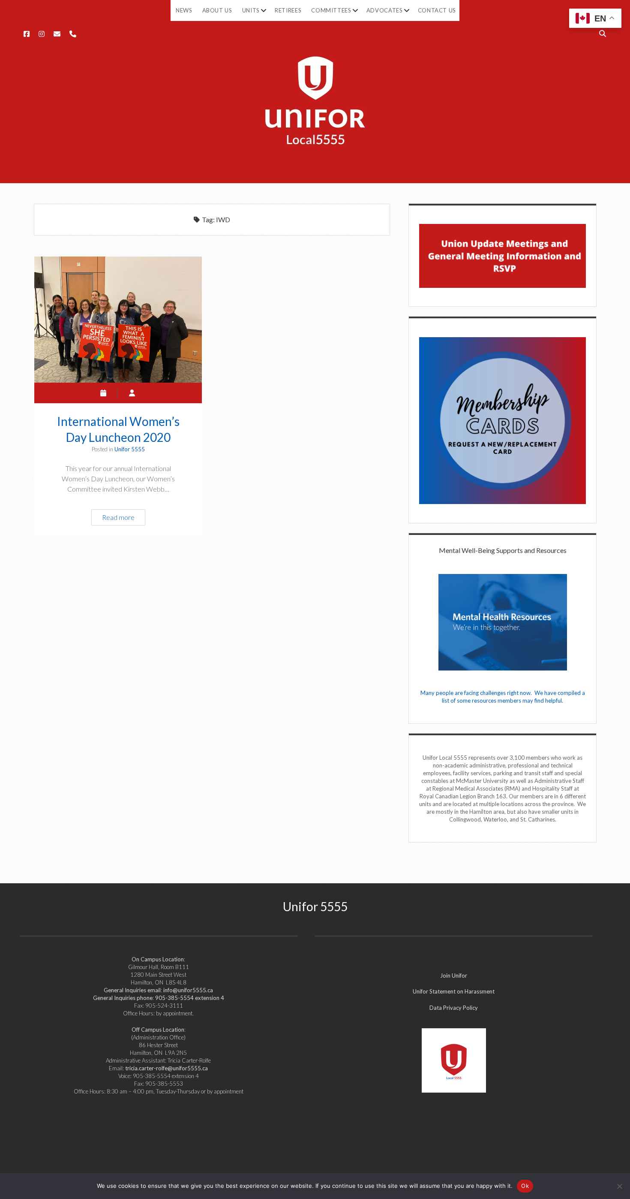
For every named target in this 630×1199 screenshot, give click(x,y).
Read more (121, 519)
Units (251, 10)
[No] (619, 1186)
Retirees (288, 10)
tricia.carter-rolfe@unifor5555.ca (166, 1068)
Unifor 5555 (129, 449)
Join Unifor (453, 975)
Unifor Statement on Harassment (454, 991)
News (184, 10)
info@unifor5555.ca (188, 990)
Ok (525, 1185)
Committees (331, 10)
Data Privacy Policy (453, 1007)
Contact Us (437, 10)
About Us (217, 10)
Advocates (384, 10)
